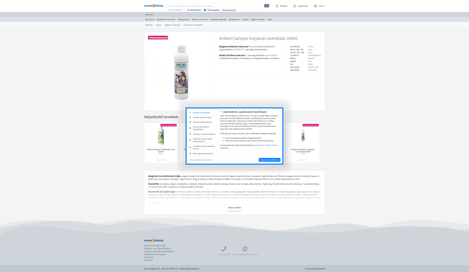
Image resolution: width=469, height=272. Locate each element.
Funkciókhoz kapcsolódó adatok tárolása (202, 140)
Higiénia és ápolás (172, 25)
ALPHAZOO (272, 55)
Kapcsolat (149, 14)
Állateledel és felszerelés (166, 19)
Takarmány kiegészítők (218, 19)
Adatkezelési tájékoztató (155, 245)
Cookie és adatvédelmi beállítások (159, 251)
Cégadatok (148, 257)
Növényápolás (234, 19)
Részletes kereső (228, 10)
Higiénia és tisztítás (258, 19)
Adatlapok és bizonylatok (155, 254)
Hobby (269, 19)
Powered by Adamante (315, 268)
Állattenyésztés (183, 19)
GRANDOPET (239, 49)
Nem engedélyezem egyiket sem (201, 160)
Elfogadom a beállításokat (269, 160)
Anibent (311, 58)
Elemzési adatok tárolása (202, 122)
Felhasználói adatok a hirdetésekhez (201, 128)
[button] (283, 6)
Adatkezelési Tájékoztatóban (267, 145)
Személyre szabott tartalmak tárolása (204, 147)
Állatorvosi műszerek (200, 19)
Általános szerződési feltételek (157, 248)
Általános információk (201, 112)
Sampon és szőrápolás (193, 25)
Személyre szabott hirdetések (204, 134)
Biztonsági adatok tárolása (203, 153)
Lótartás (245, 19)
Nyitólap (151, 19)
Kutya (158, 25)
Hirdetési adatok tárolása (202, 117)
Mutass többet (234, 207)
